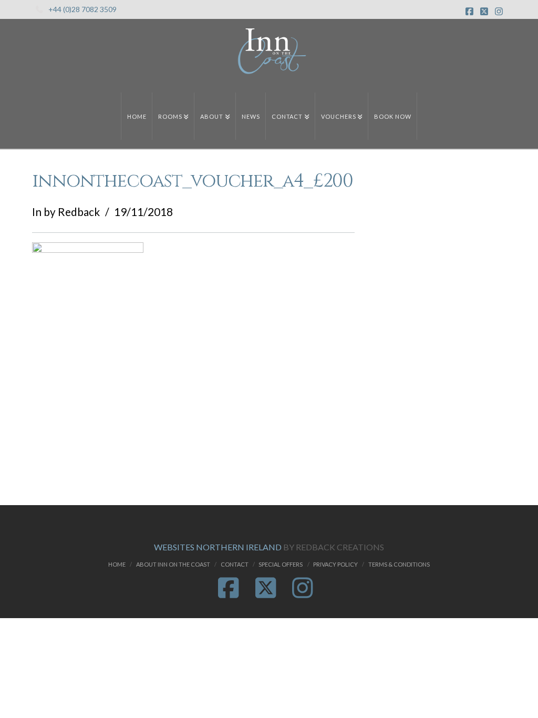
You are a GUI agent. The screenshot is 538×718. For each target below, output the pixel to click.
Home (117, 564)
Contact (235, 564)
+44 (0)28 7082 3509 (82, 9)
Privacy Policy (335, 564)
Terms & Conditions (399, 564)
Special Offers (280, 564)
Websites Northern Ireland (218, 547)
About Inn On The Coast (173, 564)
